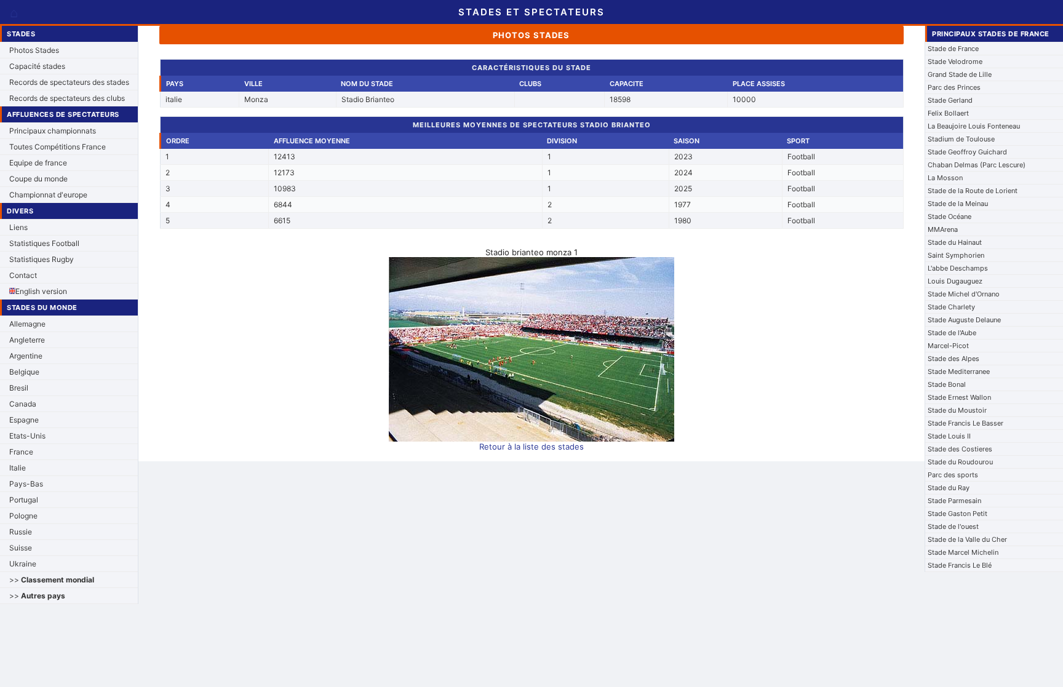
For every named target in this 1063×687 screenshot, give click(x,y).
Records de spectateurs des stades (69, 82)
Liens (18, 227)
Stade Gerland (950, 100)
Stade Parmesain (954, 500)
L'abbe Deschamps (958, 268)
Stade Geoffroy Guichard (967, 152)
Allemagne (27, 323)
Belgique (24, 371)
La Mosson (945, 177)
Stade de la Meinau (958, 203)
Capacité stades (37, 66)
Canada (22, 403)
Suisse (20, 547)
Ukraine (22, 563)
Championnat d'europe (48, 194)
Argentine (25, 355)
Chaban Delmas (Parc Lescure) (976, 165)
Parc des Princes (954, 87)
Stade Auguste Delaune (964, 320)
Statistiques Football (44, 243)
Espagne (24, 419)
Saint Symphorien (956, 255)
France (21, 451)
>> (51, 579)
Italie (17, 467)
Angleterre (27, 339)
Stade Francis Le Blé (960, 565)
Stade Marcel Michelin (963, 552)
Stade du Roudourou (960, 462)
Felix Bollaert (948, 113)
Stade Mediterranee (959, 371)
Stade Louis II (949, 436)
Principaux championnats (52, 130)
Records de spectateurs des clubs (67, 98)
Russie (20, 531)
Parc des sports (953, 475)
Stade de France (953, 48)
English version (41, 291)
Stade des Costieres (960, 449)
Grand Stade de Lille (960, 74)
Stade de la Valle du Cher (967, 539)
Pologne (23, 515)
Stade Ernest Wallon (959, 397)
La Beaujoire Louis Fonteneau (974, 126)
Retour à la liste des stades (531, 446)
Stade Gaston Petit (957, 513)
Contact (23, 275)
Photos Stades (34, 50)
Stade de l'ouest (953, 526)
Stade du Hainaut (955, 242)
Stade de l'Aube (952, 332)
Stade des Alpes (953, 358)
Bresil (18, 387)
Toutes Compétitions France (57, 146)
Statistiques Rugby (41, 259)
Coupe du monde (38, 178)
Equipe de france (38, 162)
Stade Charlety (951, 307)
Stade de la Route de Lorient (972, 190)
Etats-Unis (27, 435)
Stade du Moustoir (957, 410)
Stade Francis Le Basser (965, 423)
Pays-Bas (26, 483)
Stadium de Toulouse (961, 139)
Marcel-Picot (948, 345)
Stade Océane (949, 216)
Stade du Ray (948, 487)
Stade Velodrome (955, 61)
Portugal (23, 499)
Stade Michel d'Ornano (964, 294)
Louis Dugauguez (955, 281)
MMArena (943, 229)
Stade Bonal (947, 384)
